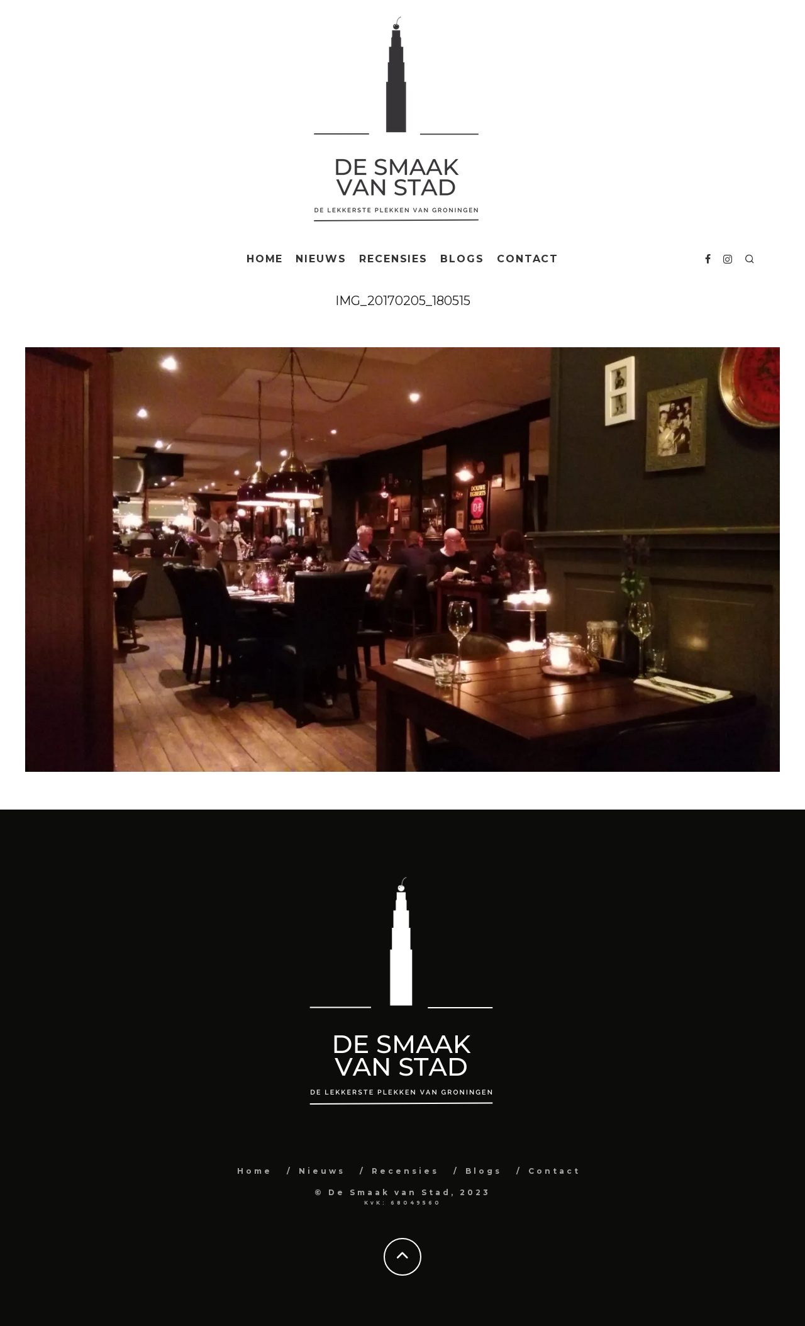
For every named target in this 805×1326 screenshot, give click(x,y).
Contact (527, 259)
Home (265, 259)
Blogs (462, 259)
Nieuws (321, 259)
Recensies (393, 259)
